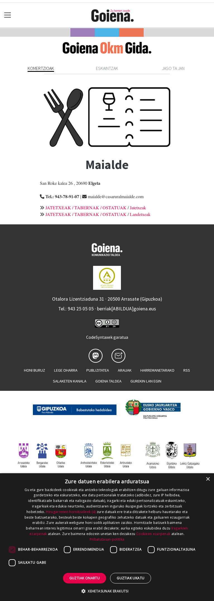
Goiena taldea (108, 381)
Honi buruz (34, 370)
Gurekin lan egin (145, 381)
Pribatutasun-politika (107, 539)
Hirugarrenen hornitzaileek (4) (71, 511)
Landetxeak (140, 214)
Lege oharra (65, 370)
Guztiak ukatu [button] (130, 578)
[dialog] (107, 537)
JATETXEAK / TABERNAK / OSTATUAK (86, 207)
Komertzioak (41, 68)
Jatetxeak (138, 207)
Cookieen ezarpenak (153, 533)
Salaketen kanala (69, 381)
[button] (107, 591)
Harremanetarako (157, 370)
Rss (186, 370)
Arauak (125, 370)
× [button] (208, 479)
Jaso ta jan (173, 68)
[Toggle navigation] (8, 15)
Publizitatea (97, 370)
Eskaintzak (107, 68)
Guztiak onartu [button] (84, 578)
